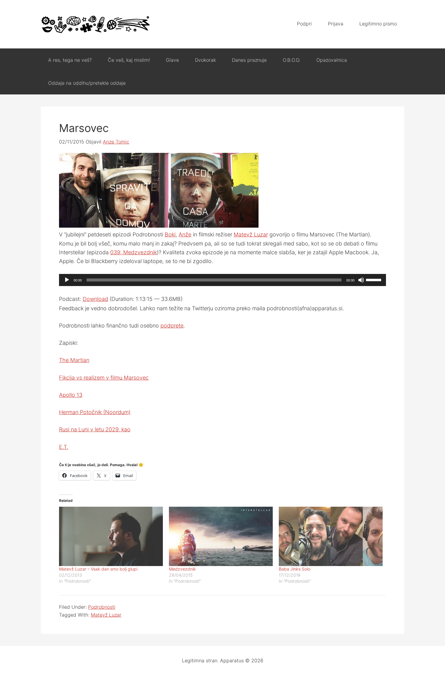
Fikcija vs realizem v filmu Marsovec (104, 377)
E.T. (63, 447)
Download (95, 299)
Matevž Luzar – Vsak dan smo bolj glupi (98, 568)
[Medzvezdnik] (221, 536)
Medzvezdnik (182, 568)
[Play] (67, 280)
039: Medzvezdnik (133, 252)
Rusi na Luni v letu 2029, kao (94, 429)
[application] (222, 280)
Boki (170, 234)
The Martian (74, 360)
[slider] (374, 279)
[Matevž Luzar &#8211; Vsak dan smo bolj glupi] (111, 536)
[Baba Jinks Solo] (331, 536)
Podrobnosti (101, 607)
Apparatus (95, 24)
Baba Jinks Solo (294, 568)
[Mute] (361, 280)
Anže (185, 234)
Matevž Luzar (251, 234)
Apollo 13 (70, 395)
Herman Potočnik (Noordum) (94, 412)
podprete (171, 325)
